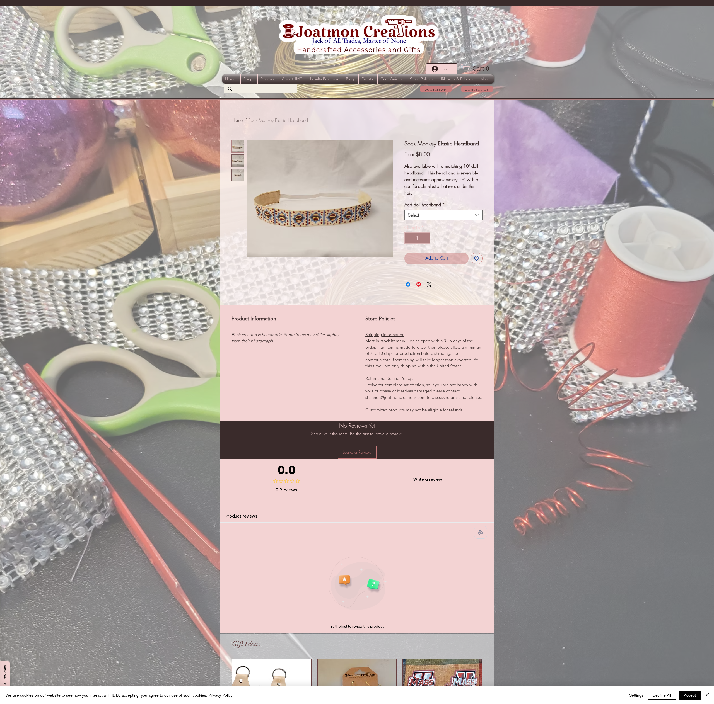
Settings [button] (636, 695)
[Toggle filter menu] (480, 532)
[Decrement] (409, 238)
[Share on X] (429, 284)
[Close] (707, 695)
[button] (477, 68)
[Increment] (425, 238)
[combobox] (443, 215)
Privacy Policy (220, 695)
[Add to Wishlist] (477, 258)
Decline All (662, 695)
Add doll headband (424, 204)
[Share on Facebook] (408, 284)
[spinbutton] (417, 238)
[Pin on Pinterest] (418, 284)
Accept (690, 695)
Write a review (427, 479)
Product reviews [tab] (241, 516)
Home (237, 120)
